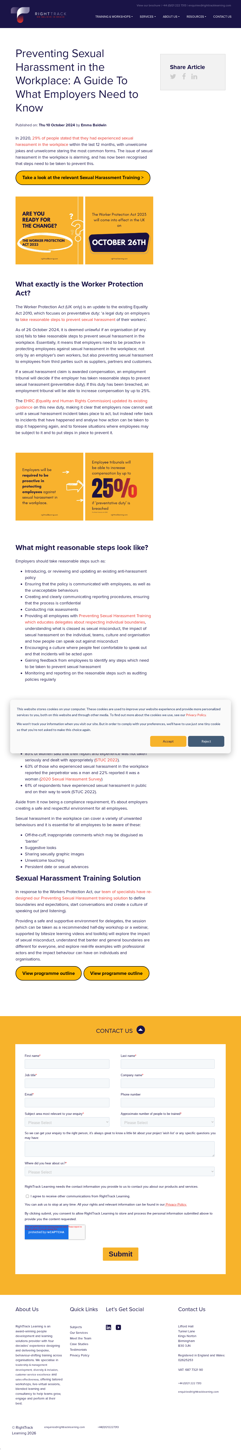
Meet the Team (80, 1338)
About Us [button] (170, 17)
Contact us (222, 17)
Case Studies (79, 1344)
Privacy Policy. (196, 715)
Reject (206, 741)
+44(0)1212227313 (108, 1427)
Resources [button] (195, 17)
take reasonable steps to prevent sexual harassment (67, 319)
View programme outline (48, 973)
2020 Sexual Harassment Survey (70, 779)
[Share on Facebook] (184, 77)
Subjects (76, 1327)
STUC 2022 (106, 760)
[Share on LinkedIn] (194, 77)
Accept (168, 741)
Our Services (79, 1333)
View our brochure (148, 5)
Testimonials (78, 1350)
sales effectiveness (27, 1379)
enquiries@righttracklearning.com (210, 5)
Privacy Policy (79, 1355)
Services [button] (146, 17)
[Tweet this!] (173, 77)
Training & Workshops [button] (113, 17)
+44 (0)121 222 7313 (174, 5)
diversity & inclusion (45, 1369)
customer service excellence (33, 1374)
